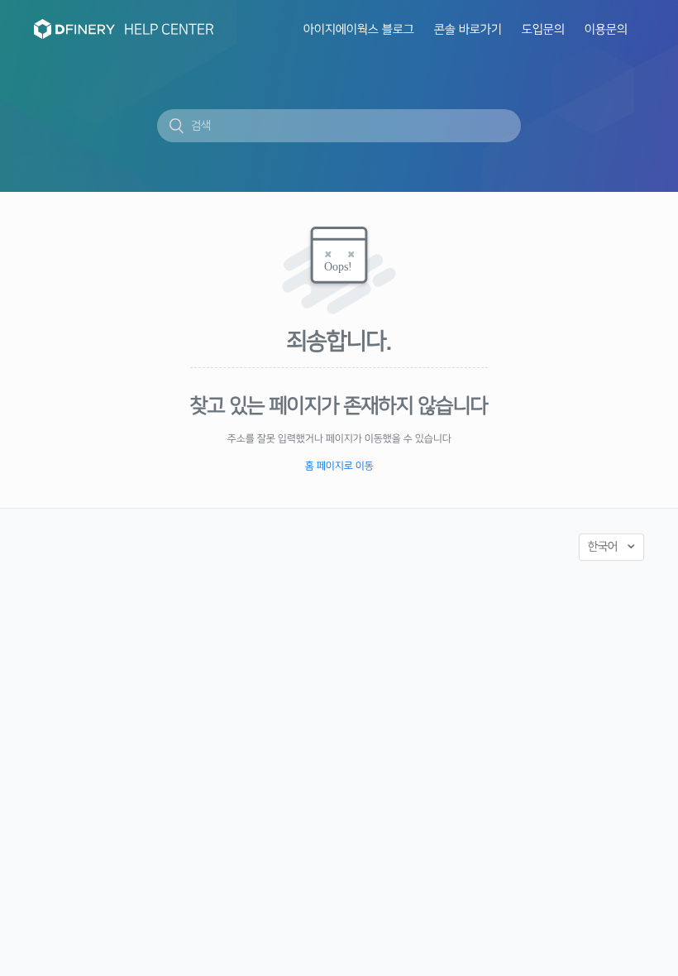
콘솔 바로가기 (468, 29)
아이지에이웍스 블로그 (358, 29)
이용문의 (606, 29)
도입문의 (543, 29)
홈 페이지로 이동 (339, 466)
